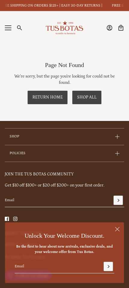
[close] (117, 229)
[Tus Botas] (64, 28)
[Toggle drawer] (8, 27)
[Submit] (108, 266)
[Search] (19, 28)
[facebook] (7, 219)
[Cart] (121, 28)
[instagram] (15, 219)
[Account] (109, 28)
